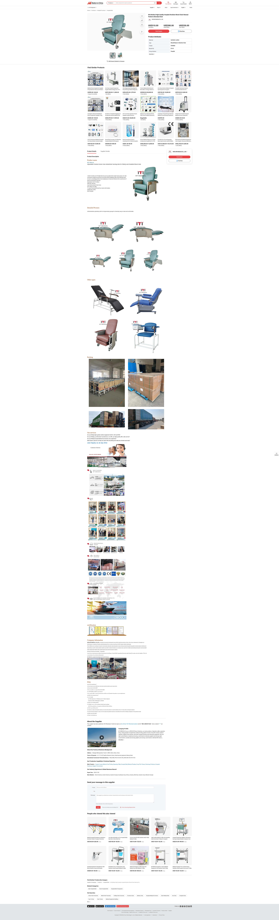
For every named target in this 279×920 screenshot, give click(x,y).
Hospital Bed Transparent (117, 888)
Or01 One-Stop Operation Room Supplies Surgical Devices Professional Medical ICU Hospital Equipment (130, 114)
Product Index (164, 910)
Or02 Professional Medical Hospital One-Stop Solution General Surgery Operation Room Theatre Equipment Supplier (95, 140)
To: (94, 791)
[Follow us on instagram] (184, 906)
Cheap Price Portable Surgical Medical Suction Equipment (182, 114)
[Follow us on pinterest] (189, 906)
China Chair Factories (93, 895)
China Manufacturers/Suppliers (128, 910)
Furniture (93, 10)
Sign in (190, 3)
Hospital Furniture (101, 10)
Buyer (158, 7)
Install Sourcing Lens (123, 906)
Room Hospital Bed (103, 888)
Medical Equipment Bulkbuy (112, 899)
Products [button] (110, 3)
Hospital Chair (182, 895)
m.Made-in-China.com (143, 912)
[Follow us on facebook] (180, 906)
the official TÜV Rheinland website (129, 724)
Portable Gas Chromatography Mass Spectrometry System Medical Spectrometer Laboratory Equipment (166, 140)
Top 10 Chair (91, 899)
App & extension (174, 7)
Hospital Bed (110, 10)
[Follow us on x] (182, 906)
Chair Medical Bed (165, 895)
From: (94, 787)
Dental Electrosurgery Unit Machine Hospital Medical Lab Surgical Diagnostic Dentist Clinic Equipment (113, 140)
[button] (155, 2)
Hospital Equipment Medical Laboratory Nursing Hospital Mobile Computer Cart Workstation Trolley (182, 839)
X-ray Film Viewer (141, 764)
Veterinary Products (150, 764)
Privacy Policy (161, 915)
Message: (93, 795)
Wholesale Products (139, 910)
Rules (191, 7)
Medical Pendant (132, 764)
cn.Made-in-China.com (153, 912)
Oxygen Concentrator (98, 766)
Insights (170, 910)
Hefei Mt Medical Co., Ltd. (157, 19)
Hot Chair (174, 895)
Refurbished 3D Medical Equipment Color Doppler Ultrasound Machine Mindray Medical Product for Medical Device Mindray (183, 140)
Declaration (155, 915)
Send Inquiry (158, 31)
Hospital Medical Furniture (152, 895)
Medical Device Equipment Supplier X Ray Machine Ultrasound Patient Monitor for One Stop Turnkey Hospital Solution (95, 89)
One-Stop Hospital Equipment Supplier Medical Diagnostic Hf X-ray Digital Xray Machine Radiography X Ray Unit (112, 89)
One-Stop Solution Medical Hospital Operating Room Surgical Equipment (166, 89)
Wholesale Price (148, 910)
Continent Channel (156, 910)
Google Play (99, 906)
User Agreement (147, 915)
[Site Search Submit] (159, 2)
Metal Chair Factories (106, 895)
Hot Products (110, 910)
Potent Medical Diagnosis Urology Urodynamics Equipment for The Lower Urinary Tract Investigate (147, 140)
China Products (117, 910)
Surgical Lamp (98, 764)
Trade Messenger (110, 906)
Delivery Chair (140, 895)
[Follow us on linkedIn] (191, 906)
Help (166, 7)
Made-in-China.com (133, 912)
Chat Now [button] (182, 31)
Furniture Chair (130, 895)
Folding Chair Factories (119, 895)
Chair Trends (100, 899)
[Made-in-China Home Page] (95, 2)
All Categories (92, 7)
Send (98, 807)
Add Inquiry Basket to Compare (116, 61)
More (88, 901)
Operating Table (117, 764)
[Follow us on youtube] (187, 906)
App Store (91, 906)
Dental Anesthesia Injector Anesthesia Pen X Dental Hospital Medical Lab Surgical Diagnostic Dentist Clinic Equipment (130, 140)
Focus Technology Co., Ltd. (129, 915)
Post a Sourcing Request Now (127, 807)
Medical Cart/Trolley (108, 764)
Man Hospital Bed (92, 888)
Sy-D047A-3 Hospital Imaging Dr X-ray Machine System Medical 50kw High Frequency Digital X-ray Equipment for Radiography (113, 114)
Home (88, 10)
